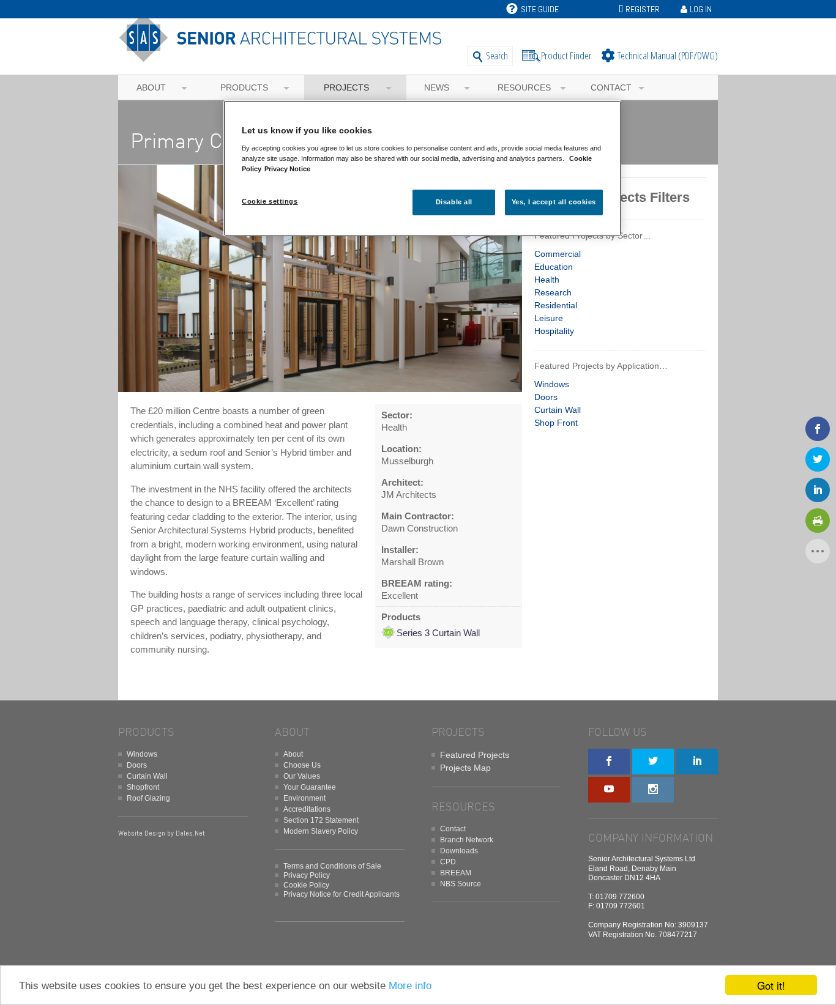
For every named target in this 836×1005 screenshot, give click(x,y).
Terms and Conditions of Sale (332, 866)
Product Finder (566, 55)
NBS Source (460, 884)
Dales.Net (190, 833)
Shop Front (556, 423)
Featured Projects (474, 755)
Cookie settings (270, 201)
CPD (448, 862)
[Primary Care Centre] (320, 392)
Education (553, 267)
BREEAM (455, 873)
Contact (611, 87)
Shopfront (143, 787)
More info (410, 986)
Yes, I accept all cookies (554, 202)
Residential (555, 305)
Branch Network (466, 840)
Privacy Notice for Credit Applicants (341, 894)
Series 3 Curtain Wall (438, 633)
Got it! (771, 985)
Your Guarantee (309, 787)
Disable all (454, 202)
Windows (551, 384)
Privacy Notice (287, 168)
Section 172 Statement (321, 820)
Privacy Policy (306, 875)
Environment (304, 798)
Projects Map (465, 768)
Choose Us (302, 765)
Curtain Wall (557, 410)
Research (553, 292)
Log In (701, 9)
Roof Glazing (148, 798)
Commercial (557, 254)
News (436, 87)
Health (546, 279)
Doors (546, 397)
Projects (346, 87)
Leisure (548, 318)
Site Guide (540, 9)
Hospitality (554, 331)
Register (642, 9)
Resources (524, 87)
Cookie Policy (306, 885)
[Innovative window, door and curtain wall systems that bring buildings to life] (284, 56)
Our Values (301, 776)
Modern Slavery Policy (320, 831)
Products (244, 87)
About (151, 87)
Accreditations (306, 809)
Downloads (459, 851)
